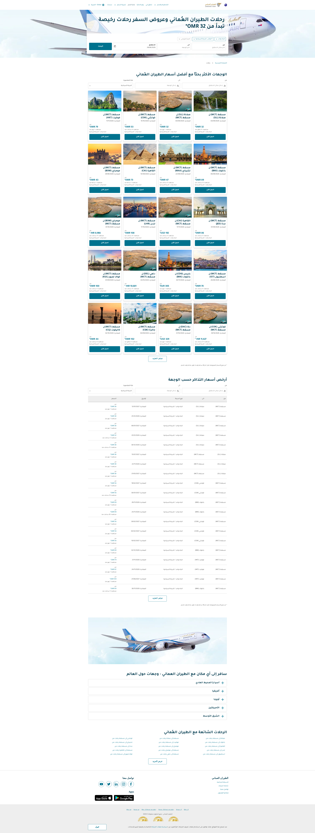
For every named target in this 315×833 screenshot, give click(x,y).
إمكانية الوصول (223, 793)
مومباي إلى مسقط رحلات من (168, 746)
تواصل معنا (224, 789)
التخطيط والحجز (161, 5)
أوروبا (216, 699)
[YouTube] (101, 784)
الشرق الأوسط (211, 716)
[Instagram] (123, 784)
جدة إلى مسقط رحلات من (123, 746)
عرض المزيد (158, 761)
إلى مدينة (179, 809)
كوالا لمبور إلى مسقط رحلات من (121, 754)
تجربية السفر (120, 5)
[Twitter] (109, 784)
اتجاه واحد (221, 39)
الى (188, 45)
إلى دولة (186, 809)
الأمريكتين (213, 708)
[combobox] (209, 47)
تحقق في (149, 5)
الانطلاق (152, 45)
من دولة (128, 809)
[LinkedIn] (116, 784)
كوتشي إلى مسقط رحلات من (122, 738)
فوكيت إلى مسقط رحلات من (169, 742)
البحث (100, 46)
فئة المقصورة (128, 80)
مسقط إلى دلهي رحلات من (169, 754)
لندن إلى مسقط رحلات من (216, 750)
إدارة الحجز (131, 5)
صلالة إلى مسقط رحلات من (215, 738)
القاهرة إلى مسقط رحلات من (215, 746)
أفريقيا (215, 691)
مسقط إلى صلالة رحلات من (169, 738)
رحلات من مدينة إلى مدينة (166, 809)
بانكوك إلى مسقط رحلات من (215, 742)
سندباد (109, 5)
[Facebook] (131, 784)
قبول (97, 827)
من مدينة (136, 809)
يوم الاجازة (140, 5)
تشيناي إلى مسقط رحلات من (122, 742)
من (224, 45)
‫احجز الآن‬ (210, 137)
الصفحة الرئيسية (221, 63)
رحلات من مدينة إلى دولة (149, 809)
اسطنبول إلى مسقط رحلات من (214, 754)
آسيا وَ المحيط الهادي (207, 683)
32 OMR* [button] (195, 27)
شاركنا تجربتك (223, 786)
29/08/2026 (151, 48)
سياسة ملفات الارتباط (159, 827)
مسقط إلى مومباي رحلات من (168, 750)
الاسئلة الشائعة (222, 782)
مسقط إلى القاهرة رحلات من (122, 750)
